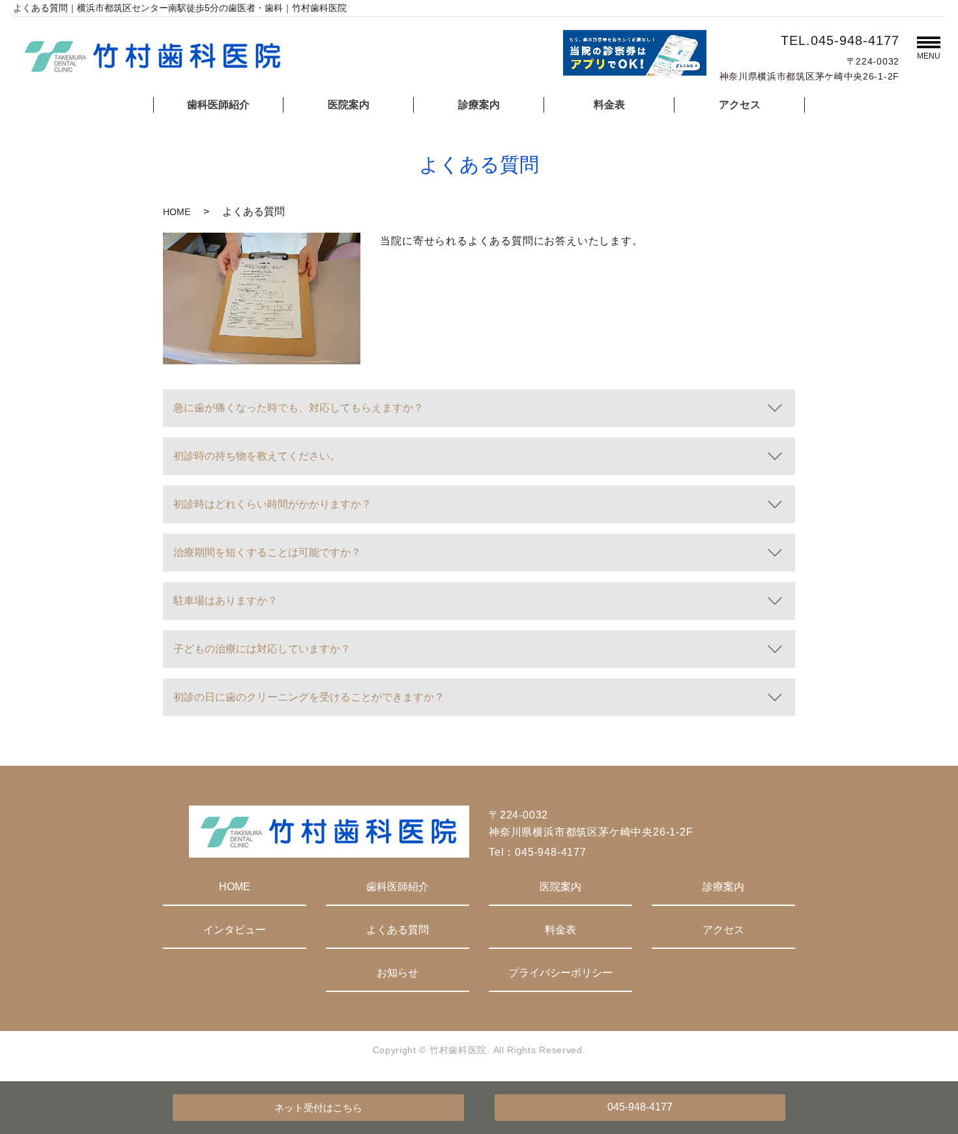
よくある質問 (397, 929)
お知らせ (397, 972)
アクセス (740, 104)
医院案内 (349, 104)
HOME (176, 212)
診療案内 (479, 104)
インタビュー (234, 929)
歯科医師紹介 (218, 104)
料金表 (609, 104)
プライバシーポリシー (560, 972)
